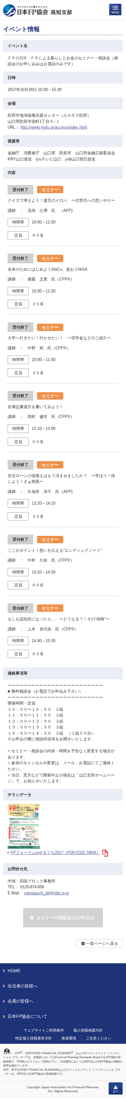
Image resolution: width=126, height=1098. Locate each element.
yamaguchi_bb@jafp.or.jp (46, 893)
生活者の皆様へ (23, 985)
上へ (115, 1088)
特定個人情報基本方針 (33, 1038)
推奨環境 (68, 1038)
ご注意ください (98, 1038)
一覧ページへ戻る (102, 943)
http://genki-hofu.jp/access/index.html (53, 127)
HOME (14, 970)
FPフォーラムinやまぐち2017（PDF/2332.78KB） (55, 852)
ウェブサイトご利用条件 (44, 1030)
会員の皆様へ (20, 1000)
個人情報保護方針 (88, 1030)
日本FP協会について (27, 1016)
